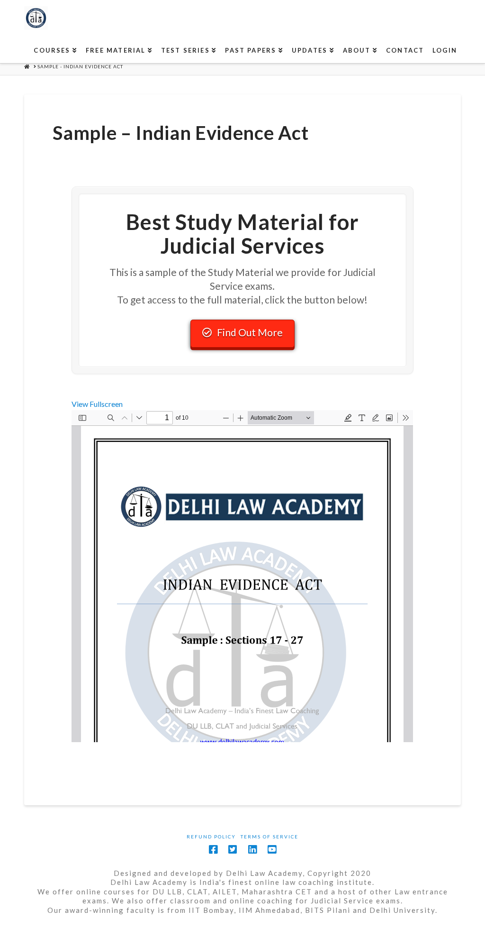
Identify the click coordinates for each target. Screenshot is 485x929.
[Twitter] (232, 850)
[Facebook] (213, 850)
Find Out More (250, 332)
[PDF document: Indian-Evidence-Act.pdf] (242, 576)
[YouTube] (272, 850)
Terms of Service (269, 836)
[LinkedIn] (252, 850)
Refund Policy (211, 836)
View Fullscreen (97, 403)
